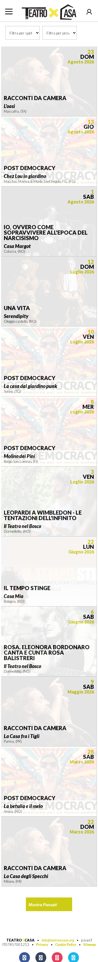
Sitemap (89, 944)
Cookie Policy (65, 944)
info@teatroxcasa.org (58, 940)
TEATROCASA (20, 940)
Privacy (42, 944)
